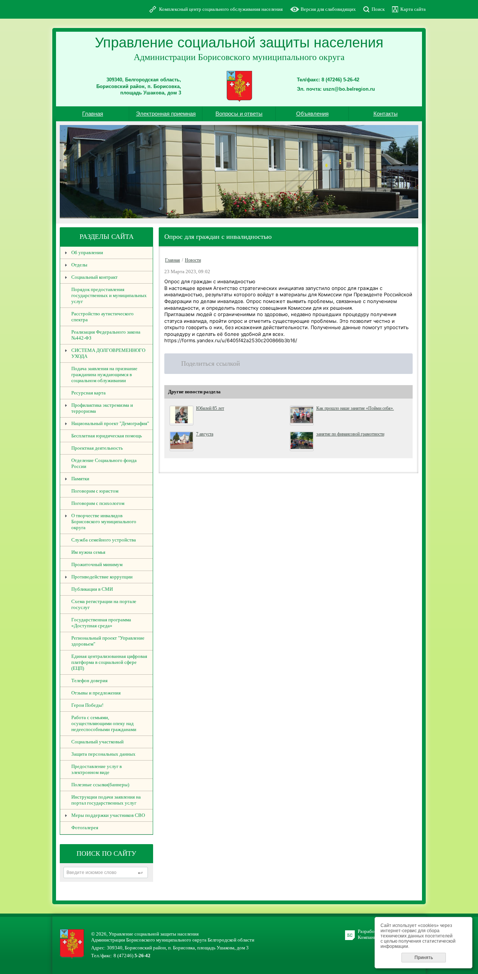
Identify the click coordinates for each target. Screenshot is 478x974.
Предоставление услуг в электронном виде (96, 769)
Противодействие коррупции (102, 577)
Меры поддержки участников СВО (108, 815)
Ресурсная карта (88, 393)
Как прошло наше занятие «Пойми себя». (355, 408)
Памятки (80, 478)
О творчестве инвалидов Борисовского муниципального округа (103, 521)
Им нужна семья (88, 552)
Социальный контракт (94, 277)
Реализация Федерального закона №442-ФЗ (105, 335)
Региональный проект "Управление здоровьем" (108, 641)
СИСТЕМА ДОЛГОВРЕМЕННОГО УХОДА (108, 353)
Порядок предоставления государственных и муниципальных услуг (109, 295)
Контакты (385, 113)
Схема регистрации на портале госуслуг (103, 604)
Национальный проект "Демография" (110, 423)
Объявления (312, 113)
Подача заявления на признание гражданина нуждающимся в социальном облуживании (104, 374)
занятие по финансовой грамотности (350, 434)
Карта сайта (413, 9)
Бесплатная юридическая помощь (106, 435)
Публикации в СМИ (92, 589)
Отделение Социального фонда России (104, 463)
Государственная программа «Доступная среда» (101, 622)
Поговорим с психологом (97, 503)
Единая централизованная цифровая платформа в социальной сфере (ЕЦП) (109, 662)
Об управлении (87, 252)
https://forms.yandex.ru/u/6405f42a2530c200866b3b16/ (230, 340)
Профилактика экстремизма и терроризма (102, 408)
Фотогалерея (84, 827)
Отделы (79, 265)
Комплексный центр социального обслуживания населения (221, 9)
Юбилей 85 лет (210, 408)
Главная (92, 113)
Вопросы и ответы (239, 113)
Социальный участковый (97, 741)
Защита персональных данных (103, 754)
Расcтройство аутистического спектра (102, 316)
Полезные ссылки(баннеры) (100, 784)
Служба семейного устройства (103, 540)
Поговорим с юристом (94, 491)
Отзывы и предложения (96, 693)
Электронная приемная (166, 113)
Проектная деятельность (97, 448)
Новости (193, 260)
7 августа (204, 434)
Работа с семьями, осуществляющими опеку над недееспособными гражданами (103, 723)
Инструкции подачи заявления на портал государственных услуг (106, 800)
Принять (424, 957)
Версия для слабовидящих (328, 9)
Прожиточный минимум (96, 564)
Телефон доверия (89, 680)
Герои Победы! (87, 705)
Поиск (378, 9)
